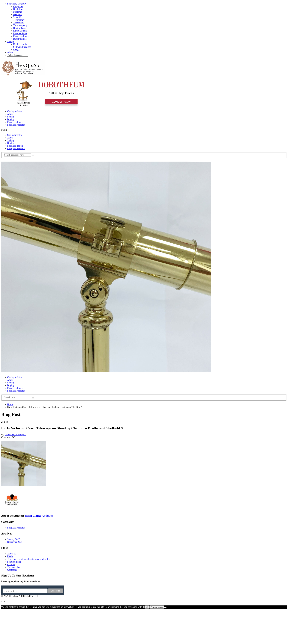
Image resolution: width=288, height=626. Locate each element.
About (10, 114)
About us (11, 553)
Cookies (11, 564)
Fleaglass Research (16, 124)
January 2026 (13, 539)
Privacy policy (157, 607)
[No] (165, 607)
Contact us (12, 570)
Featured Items (14, 561)
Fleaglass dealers (15, 122)
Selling (10, 116)
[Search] (33, 155)
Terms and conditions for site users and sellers (28, 559)
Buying (10, 119)
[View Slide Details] (48, 106)
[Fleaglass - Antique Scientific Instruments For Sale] (23, 74)
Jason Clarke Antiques (15, 434)
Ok (147, 607)
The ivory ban (14, 567)
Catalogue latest (14, 111)
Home (10, 404)
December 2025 (14, 542)
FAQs (10, 556)
